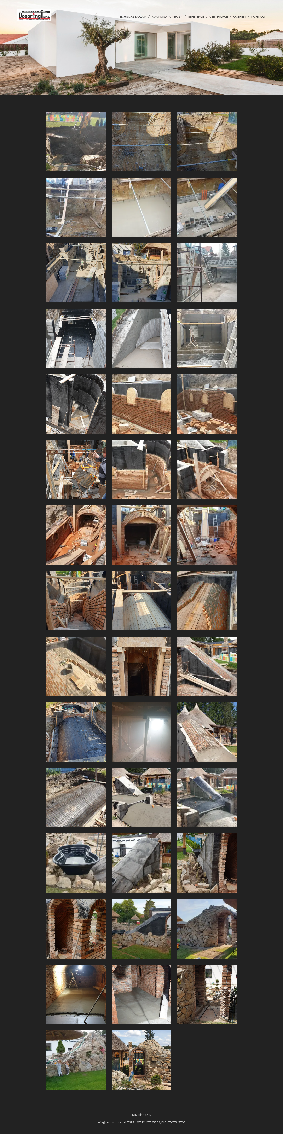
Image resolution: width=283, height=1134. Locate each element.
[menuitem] (133, 16)
